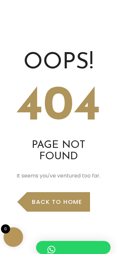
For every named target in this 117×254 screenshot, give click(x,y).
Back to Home (57, 202)
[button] (73, 247)
